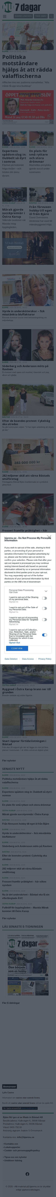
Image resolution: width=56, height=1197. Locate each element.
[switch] (44, 598)
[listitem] (28, 591)
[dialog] (28, 598)
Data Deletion (11, 659)
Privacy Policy (44, 659)
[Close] (50, 538)
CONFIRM (17, 648)
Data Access (28, 659)
